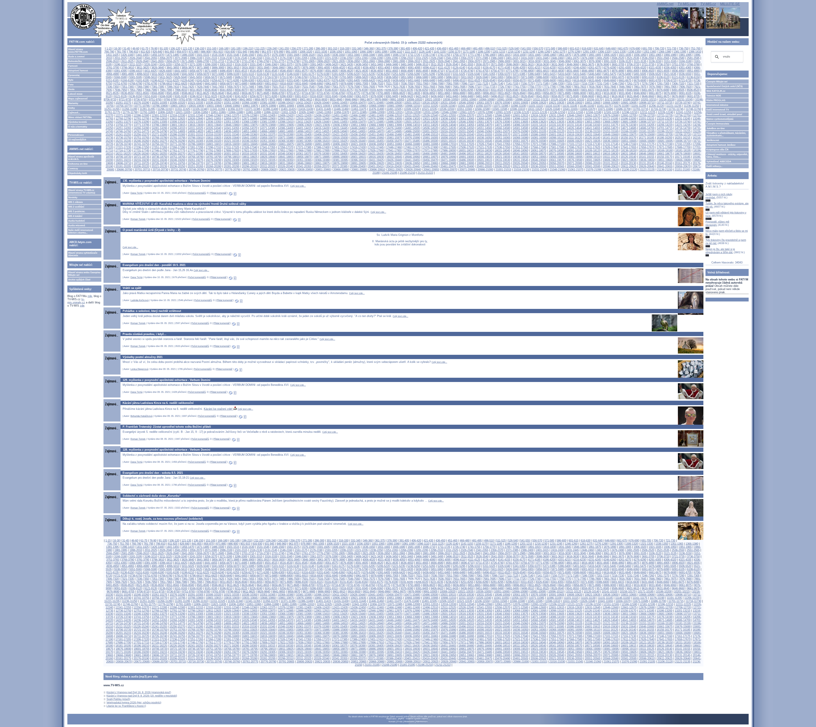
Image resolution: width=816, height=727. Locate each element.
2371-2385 (482, 58)
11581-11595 (499, 109)
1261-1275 (559, 51)
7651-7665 (429, 86)
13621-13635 (556, 121)
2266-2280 (376, 58)
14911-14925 (322, 131)
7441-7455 (217, 86)
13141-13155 (574, 118)
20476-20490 (466, 166)
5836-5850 (391, 77)
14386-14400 (285, 128)
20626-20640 (646, 166)
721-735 (671, 48)
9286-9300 (286, 96)
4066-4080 (399, 67)
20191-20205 (123, 166)
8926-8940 (519, 93)
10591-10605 (520, 102)
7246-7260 (617, 83)
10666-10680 (611, 102)
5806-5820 (361, 77)
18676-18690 (683, 153)
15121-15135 (574, 131)
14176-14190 (628, 125)
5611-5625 (165, 77)
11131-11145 (569, 105)
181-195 (236, 48)
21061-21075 (576, 169)
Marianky (73, 103)
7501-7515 (278, 86)
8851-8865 (444, 93)
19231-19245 (159, 160)
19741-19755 (177, 163)
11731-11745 (676, 109)
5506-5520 (655, 74)
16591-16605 (556, 141)
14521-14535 (448, 128)
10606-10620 (538, 102)
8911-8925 (504, 93)
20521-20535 (520, 166)
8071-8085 (256, 90)
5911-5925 (467, 77)
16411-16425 (340, 141)
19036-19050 (520, 156)
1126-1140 (425, 51)
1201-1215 (498, 51)
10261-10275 (123, 102)
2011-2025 (120, 58)
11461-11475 (358, 109)
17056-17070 (520, 144)
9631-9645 (633, 96)
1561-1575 (263, 55)
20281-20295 (231, 166)
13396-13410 (286, 121)
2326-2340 (436, 58)
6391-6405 (353, 80)
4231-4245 (564, 67)
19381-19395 (340, 160)
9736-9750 (140, 99)
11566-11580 (482, 109)
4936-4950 (678, 70)
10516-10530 (430, 102)
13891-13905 (286, 125)
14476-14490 (394, 128)
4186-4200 (519, 67)
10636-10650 (574, 102)
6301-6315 (263, 80)
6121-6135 (678, 77)
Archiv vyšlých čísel (79, 279)
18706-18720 (123, 156)
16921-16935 (358, 144)
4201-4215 (534, 67)
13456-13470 (358, 121)
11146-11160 (586, 105)
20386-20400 (358, 166)
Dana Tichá (136, 193)
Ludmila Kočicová (139, 300)
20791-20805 (251, 169)
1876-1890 (579, 55)
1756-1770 (459, 55)
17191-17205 (683, 144)
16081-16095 (539, 137)
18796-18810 (232, 156)
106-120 (175, 48)
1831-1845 (534, 55)
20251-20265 (195, 166)
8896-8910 (489, 93)
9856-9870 (260, 99)
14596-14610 (538, 128)
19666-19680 (683, 160)
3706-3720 (633, 64)
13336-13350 (213, 121)
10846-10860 (232, 105)
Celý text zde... (298, 186)
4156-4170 (489, 67)
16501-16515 (448, 141)
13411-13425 (304, 121)
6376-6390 (338, 80)
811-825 (145, 51)
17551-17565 (520, 147)
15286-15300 (177, 134)
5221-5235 (368, 74)
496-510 (490, 48)
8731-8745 (323, 93)
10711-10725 (665, 102)
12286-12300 (141, 115)
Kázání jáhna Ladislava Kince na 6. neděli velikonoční (158, 403)
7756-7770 (534, 86)
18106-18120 (593, 150)
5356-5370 (504, 74)
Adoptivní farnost (78, 70)
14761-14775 (141, 131)
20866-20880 (341, 169)
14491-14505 (412, 128)
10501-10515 (412, 102)
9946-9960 (351, 99)
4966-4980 (112, 74)
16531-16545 (484, 141)
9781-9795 (185, 99)
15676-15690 (647, 134)
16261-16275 (159, 141)
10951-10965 (359, 105)
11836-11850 (200, 112)
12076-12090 (485, 112)
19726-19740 (159, 163)
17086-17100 (557, 144)
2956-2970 (474, 61)
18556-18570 (538, 153)
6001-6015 (557, 77)
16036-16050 (484, 137)
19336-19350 (286, 160)
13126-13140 (556, 118)
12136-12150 (557, 112)
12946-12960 (340, 118)
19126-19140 (628, 156)
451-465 (454, 48)
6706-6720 (670, 80)
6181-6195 (142, 80)
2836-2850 (353, 61)
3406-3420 (331, 64)
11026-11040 (448, 105)
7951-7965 (135, 90)
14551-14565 (484, 128)
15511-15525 (448, 134)
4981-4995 (127, 74)
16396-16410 (322, 141)
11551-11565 (464, 109)
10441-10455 (340, 102)
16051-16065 (502, 137)
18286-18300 (213, 153)
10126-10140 (558, 99)
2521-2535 (632, 58)
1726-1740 (428, 55)
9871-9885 (275, 99)
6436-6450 (398, 80)
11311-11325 (182, 109)
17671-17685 (665, 147)
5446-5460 (594, 74)
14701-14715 (665, 128)
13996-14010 (412, 125)
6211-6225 (172, 80)
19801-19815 (250, 163)
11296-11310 (165, 109)
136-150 (199, 48)
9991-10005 (397, 99)
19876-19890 (340, 163)
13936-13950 (340, 125)
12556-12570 (466, 115)
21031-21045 (539, 169)
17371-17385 (304, 147)
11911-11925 (288, 112)
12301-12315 (159, 115)
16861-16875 (286, 144)
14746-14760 (123, 131)
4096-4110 (429, 67)
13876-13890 (268, 125)
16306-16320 (213, 141)
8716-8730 (308, 93)
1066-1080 (366, 51)
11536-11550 (447, 109)
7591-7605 (368, 86)
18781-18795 (214, 156)
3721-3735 (648, 64)
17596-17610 (574, 147)
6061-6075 (618, 77)
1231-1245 (529, 51)
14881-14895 (286, 131)
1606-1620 (308, 55)
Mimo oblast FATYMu (80, 117)
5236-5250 (383, 74)
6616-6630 (579, 80)
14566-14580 (502, 128)
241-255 (284, 48)
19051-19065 (539, 156)
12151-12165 (575, 112)
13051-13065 (466, 118)
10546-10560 (466, 102)
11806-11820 (165, 112)
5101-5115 (248, 74)
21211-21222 (425, 172)
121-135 (187, 48)
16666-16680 (647, 141)
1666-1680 (368, 55)
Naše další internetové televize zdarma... (80, 231)
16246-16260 (141, 141)
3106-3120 (625, 61)
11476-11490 (376, 109)
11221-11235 (673, 105)
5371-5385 (519, 74)
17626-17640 (610, 147)
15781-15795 (178, 137)
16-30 (117, 48)
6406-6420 (368, 80)
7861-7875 (640, 86)
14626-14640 (574, 128)
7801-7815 (579, 86)
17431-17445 (376, 147)
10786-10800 (160, 105)
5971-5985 (527, 77)
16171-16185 (646, 137)
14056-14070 (484, 125)
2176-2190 (286, 58)
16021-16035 (466, 137)
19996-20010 (484, 163)
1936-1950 (640, 55)
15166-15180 (629, 131)
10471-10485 (376, 102)
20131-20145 (646, 163)
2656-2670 (172, 61)
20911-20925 (395, 169)
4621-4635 (361, 70)
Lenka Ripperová (139, 369)
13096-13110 (520, 118)
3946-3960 (278, 67)
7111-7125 (482, 83)
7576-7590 (353, 86)
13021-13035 (430, 118)
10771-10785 (142, 105)
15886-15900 (304, 137)
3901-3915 (233, 67)
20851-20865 (323, 169)
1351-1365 (649, 51)
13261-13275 (123, 121)
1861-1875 (564, 55)
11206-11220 (656, 105)
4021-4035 (353, 67)
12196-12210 (630, 112)
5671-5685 (226, 77)
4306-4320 (639, 67)
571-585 (550, 48)
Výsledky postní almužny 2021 (143, 357)
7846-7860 (625, 86)
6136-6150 (693, 77)
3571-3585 (497, 64)
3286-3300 (210, 64)
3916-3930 (248, 67)
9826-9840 (230, 99)
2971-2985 (489, 61)
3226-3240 (150, 64)
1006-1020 (305, 51)
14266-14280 (141, 128)
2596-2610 (112, 61)
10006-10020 (414, 99)
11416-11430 (305, 109)
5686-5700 (241, 77)
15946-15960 (376, 137)
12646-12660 (574, 115)
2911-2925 (429, 61)
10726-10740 (683, 102)
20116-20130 (628, 163)
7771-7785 (549, 86)
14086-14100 (520, 125)
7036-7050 (407, 83)
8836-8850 (429, 93)
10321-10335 (195, 102)
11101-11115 (535, 105)
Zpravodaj (73, 75)
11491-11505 (394, 109)
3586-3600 (512, 64)
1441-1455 (142, 55)
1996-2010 (135, 550)
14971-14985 (394, 131)
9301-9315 (301, 96)
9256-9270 (256, 96)
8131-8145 (316, 90)
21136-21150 (664, 169)
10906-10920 (304, 105)
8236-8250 (421, 90)
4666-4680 (407, 70)
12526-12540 (430, 115)
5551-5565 (135, 569)
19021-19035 (502, 156)
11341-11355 (217, 109)
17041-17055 (502, 144)
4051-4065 (384, 67)
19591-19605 (593, 160)
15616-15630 (574, 134)
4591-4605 (331, 70)
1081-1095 (381, 51)
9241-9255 (241, 96)
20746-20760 (196, 169)
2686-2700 (202, 61)
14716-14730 (683, 128)
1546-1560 (248, 55)
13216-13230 (664, 118)
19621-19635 (629, 160)
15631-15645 (593, 134)
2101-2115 (211, 58)
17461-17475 (412, 147)
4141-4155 (474, 67)
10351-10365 (231, 102)
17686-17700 (683, 147)
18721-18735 (141, 156)
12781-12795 (141, 118)
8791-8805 (383, 93)
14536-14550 (466, 128)
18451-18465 (412, 153)
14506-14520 (430, 128)
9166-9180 (165, 96)
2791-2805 (308, 61)
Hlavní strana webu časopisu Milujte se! (84, 273)
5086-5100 (233, 74)
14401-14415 (304, 128)
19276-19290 (213, 160)
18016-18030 (484, 150)
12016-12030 (413, 112)
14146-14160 (592, 125)
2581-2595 (693, 58)
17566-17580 (538, 147)
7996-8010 (181, 90)
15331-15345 (231, 134)
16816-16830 (232, 144)
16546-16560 (502, 141)
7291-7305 (663, 83)
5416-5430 (564, 74)
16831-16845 (250, 144)
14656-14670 (610, 128)
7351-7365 (127, 86)
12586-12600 (502, 115)
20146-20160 (664, 163)
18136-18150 (629, 150)
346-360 (369, 48)
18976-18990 (448, 156)
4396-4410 (135, 70)
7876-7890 (655, 86)
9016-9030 (610, 93)
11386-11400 (270, 109)
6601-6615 (564, 80)
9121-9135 (120, 96)
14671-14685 (628, 128)
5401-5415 (549, 74)
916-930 (230, 51)
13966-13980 (376, 125)
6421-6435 (383, 80)
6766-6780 (135, 83)
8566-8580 (157, 93)
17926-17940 (376, 150)
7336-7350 (112, 86)
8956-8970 (549, 93)
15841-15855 (250, 137)
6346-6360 (308, 80)
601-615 (574, 48)
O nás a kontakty (77, 126)
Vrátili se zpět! (132, 288)
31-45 (126, 48)
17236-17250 (141, 147)
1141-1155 (440, 51)
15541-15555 (484, 134)
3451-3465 (376, 64)
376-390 (393, 48)
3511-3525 (437, 64)
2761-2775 (278, 61)
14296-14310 (177, 128)
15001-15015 (430, 131)
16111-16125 (574, 137)
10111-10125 (540, 99)
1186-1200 (483, 51)
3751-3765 (678, 64)
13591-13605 (520, 121)
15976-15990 (412, 137)
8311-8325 (497, 90)
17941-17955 (394, 150)
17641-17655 (628, 147)
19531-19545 (520, 160)
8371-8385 (557, 90)
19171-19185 (682, 156)
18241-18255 (159, 153)
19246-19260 (177, 160)
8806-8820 (398, 93)
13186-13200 (628, 118)
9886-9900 (291, 99)
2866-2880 (383, 61)
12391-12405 (268, 115)
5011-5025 (158, 74)
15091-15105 (538, 131)
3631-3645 (557, 64)
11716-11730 (658, 109)
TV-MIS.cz (708, 4)
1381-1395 (679, 51)
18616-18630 (610, 153)
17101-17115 (574, 144)
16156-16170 (628, 137)
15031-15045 (466, 131)
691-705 (647, 48)
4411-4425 (150, 70)
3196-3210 (120, 64)
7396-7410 (172, 86)
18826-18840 (268, 156)
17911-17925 (358, 150)
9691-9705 (693, 96)
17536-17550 (502, 147)
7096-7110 (467, 83)
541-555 (526, 48)
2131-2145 (240, 58)
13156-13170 (592, 118)
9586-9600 (587, 96)
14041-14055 (466, 125)
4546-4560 (286, 70)
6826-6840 (196, 83)
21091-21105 (611, 169)
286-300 (320, 48)
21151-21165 (682, 169)
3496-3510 (422, 64)
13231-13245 (682, 118)
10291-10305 (159, 102)
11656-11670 (587, 109)
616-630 (587, 48)
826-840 (157, 51)
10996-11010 (413, 105)
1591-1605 (293, 55)
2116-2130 (226, 58)
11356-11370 (235, 109)
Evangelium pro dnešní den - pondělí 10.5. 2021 (154, 265)
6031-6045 (587, 77)
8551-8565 (142, 93)
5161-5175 (308, 74)
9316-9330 (316, 96)
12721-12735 (665, 115)
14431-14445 (340, 128)
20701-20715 (142, 169)
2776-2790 (293, 61)
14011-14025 (430, 125)
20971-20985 (467, 169)
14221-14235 (683, 125)
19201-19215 (123, 160)
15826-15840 (231, 137)
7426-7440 (202, 86)
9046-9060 (640, 93)
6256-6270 (217, 80)
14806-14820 (195, 131)
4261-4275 (594, 67)
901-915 (218, 51)
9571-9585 (572, 96)
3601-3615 (527, 64)
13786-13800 (159, 125)
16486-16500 (430, 141)
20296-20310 (250, 166)
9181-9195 (180, 96)
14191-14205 (646, 125)
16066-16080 (520, 137)
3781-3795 (112, 67)
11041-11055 (465, 105)
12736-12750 (683, 115)
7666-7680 (444, 86)
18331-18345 (267, 153)
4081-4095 (414, 67)
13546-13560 (466, 121)
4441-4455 (180, 70)
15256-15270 (141, 134)
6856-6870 (226, 83)
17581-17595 (556, 147)
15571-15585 (520, 134)
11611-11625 (535, 109)
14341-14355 (231, 128)
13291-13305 (159, 121)
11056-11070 (483, 105)
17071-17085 (539, 144)
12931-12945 (322, 118)
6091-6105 (648, 77)
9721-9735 (125, 99)
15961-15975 (394, 137)
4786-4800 (527, 70)
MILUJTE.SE (730, 4)
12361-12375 (231, 115)
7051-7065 (422, 83)
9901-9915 (306, 99)
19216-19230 (141, 160)
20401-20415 (376, 166)
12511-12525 (412, 115)
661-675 (623, 48)
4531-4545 (271, 70)
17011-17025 (466, 144)
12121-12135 (539, 112)
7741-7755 (519, 86)
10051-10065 (469, 99)
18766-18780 (196, 156)
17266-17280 (177, 147)
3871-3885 (203, 67)
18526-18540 (502, 153)
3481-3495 (407, 64)
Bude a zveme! (76, 56)
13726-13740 (683, 121)
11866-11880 (236, 112)
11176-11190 (621, 105)
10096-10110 (523, 99)
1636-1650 (338, 55)
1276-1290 (574, 51)
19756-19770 (195, 163)
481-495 (478, 48)
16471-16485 (412, 141)
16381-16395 (304, 141)
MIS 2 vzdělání (76, 206)
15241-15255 (123, 134)
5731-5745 (286, 77)
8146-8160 (331, 90)
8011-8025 (196, 90)
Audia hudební (76, 220)
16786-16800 (196, 144)
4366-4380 (135, 562)
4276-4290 (609, 67)
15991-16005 (430, 137)
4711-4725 (452, 70)
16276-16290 (177, 141)
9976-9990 (381, 99)
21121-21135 (647, 169)
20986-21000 (485, 169)
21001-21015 (503, 169)
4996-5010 (142, 74)
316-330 (345, 48)
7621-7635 (398, 86)
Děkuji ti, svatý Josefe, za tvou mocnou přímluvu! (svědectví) (163, 518)
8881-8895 (474, 93)
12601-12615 (520, 115)
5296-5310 (444, 74)
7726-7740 (504, 86)
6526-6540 (489, 80)
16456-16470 (394, 141)
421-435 (429, 48)
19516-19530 (502, 160)
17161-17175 (646, 144)
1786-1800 (489, 55)
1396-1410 (694, 51)
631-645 (599, 48)
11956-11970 (341, 112)
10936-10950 (340, 105)
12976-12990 (376, 118)
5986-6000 (542, 77)
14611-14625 (556, 128)
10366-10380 (250, 102)
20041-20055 (538, 163)
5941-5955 (497, 77)
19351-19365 (304, 160)
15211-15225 (683, 131)
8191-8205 (376, 90)
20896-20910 (377, 169)
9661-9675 (663, 96)
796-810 (133, 51)
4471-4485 (210, 70)
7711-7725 (489, 86)
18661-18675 (665, 153)
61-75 (145, 48)
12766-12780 (123, 118)
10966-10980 (377, 105)
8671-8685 (263, 93)
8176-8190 (361, 90)
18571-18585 (556, 153)
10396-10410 (286, 102)
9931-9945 (336, 99)
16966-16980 (412, 144)
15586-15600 (538, 134)
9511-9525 (512, 96)
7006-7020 (377, 83)
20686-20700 (124, 169)
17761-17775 (177, 150)
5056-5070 (203, 74)
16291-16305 (195, 141)
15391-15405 (304, 134)
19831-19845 (286, 163)
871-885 (194, 51)
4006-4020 (338, 67)
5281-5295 (428, 74)
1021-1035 (320, 51)
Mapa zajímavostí (78, 98)
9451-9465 (452, 96)
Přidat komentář (218, 193)
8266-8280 (452, 90)
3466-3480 (391, 64)
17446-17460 (394, 147)
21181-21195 (389, 172)
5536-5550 (685, 74)
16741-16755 (141, 144)
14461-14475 (376, 128)
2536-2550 (648, 58)
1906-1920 (610, 55)
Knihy (71, 108)
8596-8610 (187, 93)
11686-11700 (623, 109)
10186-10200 (631, 99)
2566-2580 (678, 58)
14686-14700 (646, 128)
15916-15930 (340, 137)
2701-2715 (217, 61)
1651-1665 (353, 55)
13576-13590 (502, 121)
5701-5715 (256, 77)
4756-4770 (497, 70)
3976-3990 (308, 67)
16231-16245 (123, 141)
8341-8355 (527, 90)
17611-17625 (592, 147)
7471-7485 (248, 86)
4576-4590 (316, 70)
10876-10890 (268, 105)
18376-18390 (322, 153)
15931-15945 (358, 137)
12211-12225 (647, 112)
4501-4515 (241, 70)
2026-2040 (135, 58)
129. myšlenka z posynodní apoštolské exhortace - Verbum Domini (166, 380)
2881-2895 (398, 61)
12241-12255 (683, 112)
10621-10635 (556, 102)
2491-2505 (602, 58)
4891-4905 (633, 70)
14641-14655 (592, 128)
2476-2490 (587, 58)
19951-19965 (430, 163)
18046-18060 (520, 150)
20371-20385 (340, 166)
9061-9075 (655, 93)
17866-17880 (304, 150)
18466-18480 (430, 153)
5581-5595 (135, 77)
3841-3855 (172, 67)
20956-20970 (449, 169)
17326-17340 (249, 147)
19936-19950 (412, 163)
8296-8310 (482, 90)
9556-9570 (557, 96)
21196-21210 (407, 172)
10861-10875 (250, 105)
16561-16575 (520, 141)
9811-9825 (215, 99)
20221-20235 (159, 166)
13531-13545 (448, 121)
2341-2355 (451, 58)
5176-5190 (323, 74)
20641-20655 (665, 166)
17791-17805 (213, 150)
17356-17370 (285, 147)
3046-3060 (564, 61)
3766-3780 (693, 64)
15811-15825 (213, 137)
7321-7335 (693, 83)
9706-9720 (110, 99)
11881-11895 (253, 112)
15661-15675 (629, 134)
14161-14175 (610, 125)
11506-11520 (411, 109)
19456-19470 (430, 160)
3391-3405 (316, 64)
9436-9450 (437, 96)
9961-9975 (366, 99)
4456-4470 (195, 70)
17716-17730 (123, 150)
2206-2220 (316, 58)
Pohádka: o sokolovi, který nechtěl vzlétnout (152, 311)
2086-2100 (196, 58)
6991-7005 (362, 83)
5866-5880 (422, 77)
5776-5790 (331, 77)
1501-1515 (202, 55)
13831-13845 (214, 125)
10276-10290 (141, 102)
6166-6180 (127, 80)
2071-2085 (180, 58)
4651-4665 (391, 70)
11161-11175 (604, 105)
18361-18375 (304, 153)
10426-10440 (322, 102)
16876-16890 (304, 144)
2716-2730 (233, 61)
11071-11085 (501, 105)
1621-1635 (323, 55)
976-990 (278, 51)
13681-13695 (629, 121)
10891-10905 (286, 105)
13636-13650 (574, 121)
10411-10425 (304, 102)
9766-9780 (170, 99)
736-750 (683, 48)
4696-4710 (437, 70)
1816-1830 (519, 55)
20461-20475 (448, 166)
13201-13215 (646, 118)
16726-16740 (123, 144)
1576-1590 (278, 55)
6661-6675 (625, 80)
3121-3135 (640, 61)
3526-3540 (452, 64)
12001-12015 (395, 112)
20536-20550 (538, 166)
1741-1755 (444, 55)
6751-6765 (120, 83)
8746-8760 (338, 93)
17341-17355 (267, 147)
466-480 (466, 48)
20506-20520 (502, 166)
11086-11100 (518, 105)
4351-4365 (685, 67)
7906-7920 (685, 86)
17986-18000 (448, 150)
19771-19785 (213, 163)
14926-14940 (340, 131)
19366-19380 (322, 160)
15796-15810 (196, 137)
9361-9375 (361, 96)
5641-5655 (195, 77)
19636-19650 (647, 160)
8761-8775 (353, 93)
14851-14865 (250, 131)
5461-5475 (609, 74)
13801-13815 (178, 125)
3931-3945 (263, 67)
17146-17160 (628, 144)
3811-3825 (142, 67)
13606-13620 (538, 121)
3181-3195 (135, 556)
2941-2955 (459, 61)
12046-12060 (449, 112)
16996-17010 (448, 144)
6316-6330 (278, 80)
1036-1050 (336, 51)
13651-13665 (593, 121)
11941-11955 (324, 112)
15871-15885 (286, 137)
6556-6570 (519, 80)
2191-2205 (301, 58)
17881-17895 (322, 150)
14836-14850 (231, 131)
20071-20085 (574, 163)
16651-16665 (629, 141)
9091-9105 (685, 93)
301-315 (332, 48)
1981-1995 (685, 55)
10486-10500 (394, 102)
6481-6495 (444, 80)
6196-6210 (157, 80)
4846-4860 (587, 70)
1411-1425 (112, 55)
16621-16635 (593, 141)
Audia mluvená (76, 225)
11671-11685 (605, 109)
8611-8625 (203, 93)
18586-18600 (574, 153)
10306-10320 (177, 102)
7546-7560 (323, 86)
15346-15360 (250, 134)
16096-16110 (556, 137)
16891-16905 (322, 144)
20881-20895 (359, 169)
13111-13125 (538, 118)
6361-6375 (323, 80)
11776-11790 (130, 112)
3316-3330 (241, 64)
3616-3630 (542, 64)
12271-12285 (123, 115)
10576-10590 (502, 102)
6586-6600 (549, 80)
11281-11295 (147, 109)
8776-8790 (368, 93)
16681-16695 (665, 141)
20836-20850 (305, 169)
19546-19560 (538, 160)
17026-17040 (484, 144)
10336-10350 (213, 102)
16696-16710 (683, 141)
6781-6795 (150, 83)
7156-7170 (527, 83)
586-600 (562, 48)
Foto (71, 84)
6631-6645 (594, 80)
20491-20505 (484, 166)
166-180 (224, 48)
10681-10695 (629, 102)
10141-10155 (576, 99)
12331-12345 (195, 115)
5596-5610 (150, 77)
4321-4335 (655, 67)
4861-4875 (602, 70)
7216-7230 (587, 83)
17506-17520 (466, 147)
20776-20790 (233, 169)
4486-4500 (226, 70)
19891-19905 (358, 163)
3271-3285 (195, 64)
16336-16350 (250, 141)
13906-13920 (304, 125)
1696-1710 (398, 55)
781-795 (121, 51)
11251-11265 (112, 109)
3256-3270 (180, 64)
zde (90, 296)
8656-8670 (248, 93)
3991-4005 (323, 67)
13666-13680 (611, 121)
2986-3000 (504, 61)
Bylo (70, 80)
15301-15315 (195, 134)
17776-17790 (195, 150)
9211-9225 (211, 96)
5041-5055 (187, 74)
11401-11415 (288, 109)
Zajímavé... (74, 112)
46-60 (135, 48)
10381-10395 (268, 102)
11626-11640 (552, 109)
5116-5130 (263, 74)
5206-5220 (353, 74)
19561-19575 (556, 160)
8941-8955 (534, 93)
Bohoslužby (75, 61)
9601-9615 (602, 96)
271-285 (308, 48)
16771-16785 (178, 144)
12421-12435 (304, 115)
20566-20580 (574, 166)
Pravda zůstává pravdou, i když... (144, 334)
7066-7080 (437, 83)
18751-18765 (178, 156)
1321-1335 (619, 51)
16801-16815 (214, 144)
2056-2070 (165, 58)
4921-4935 (663, 70)
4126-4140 (458, 67)
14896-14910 (304, 131)
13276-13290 (141, 121)
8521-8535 (112, 93)
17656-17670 (646, 147)
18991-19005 (466, 156)
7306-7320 (678, 83)
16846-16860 (268, 144)
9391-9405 (391, 96)
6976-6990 (346, 83)
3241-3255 (165, 64)
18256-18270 (177, 153)
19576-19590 (574, 160)
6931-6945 (301, 83)
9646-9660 (648, 96)
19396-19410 (358, 160)
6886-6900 (256, 83)
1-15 (109, 48)
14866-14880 (268, 131)
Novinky (72, 197)
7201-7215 (572, 83)
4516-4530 (256, 70)
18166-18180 (665, 150)
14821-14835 (213, 131)
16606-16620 (574, 141)
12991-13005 (394, 118)
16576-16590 (538, 141)
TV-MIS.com (687, 4)
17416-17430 (358, 147)
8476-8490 (663, 90)
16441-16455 (376, 141)
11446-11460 (341, 109)
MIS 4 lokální (75, 216)
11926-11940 (306, 112)
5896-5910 (452, 77)
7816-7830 (594, 86)
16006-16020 (448, 137)
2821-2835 (338, 61)
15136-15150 (593, 131)
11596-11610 (517, 109)
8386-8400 (572, 90)
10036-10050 (451, 99)
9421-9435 (422, 96)
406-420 (417, 48)
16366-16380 (286, 141)
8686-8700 (278, 93)
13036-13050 (448, 118)
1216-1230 (513, 51)
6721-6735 (685, 80)
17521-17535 (484, 147)
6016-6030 (572, 77)
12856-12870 (231, 118)
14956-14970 (376, 131)
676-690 (635, 48)
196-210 (248, 48)
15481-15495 (412, 134)
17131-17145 (610, 144)
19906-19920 (376, 163)
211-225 (260, 48)
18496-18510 (466, 153)
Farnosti (73, 66)
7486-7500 (263, 86)
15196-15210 (665, 131)
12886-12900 (268, 118)
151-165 (212, 48)
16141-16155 (610, 137)
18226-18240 (141, 153)
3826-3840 (157, 67)
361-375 (381, 48)
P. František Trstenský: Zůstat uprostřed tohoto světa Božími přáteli (167, 426)
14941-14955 (358, 131)
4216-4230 (549, 67)
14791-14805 (177, 131)
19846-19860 (304, 163)
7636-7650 (414, 86)
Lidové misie (75, 94)
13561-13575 (484, 121)
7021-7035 (392, 83)
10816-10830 (196, 105)
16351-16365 (268, 141)
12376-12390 (250, 115)
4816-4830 (557, 70)
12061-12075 (467, 112)
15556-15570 (502, 134)
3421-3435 (346, 64)
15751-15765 (141, 137)
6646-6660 (610, 80)
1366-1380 (664, 51)
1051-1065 (351, 51)
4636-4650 (376, 70)
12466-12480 (358, 115)
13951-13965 (358, 125)
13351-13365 (231, 121)
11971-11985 (359, 112)
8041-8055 (226, 90)
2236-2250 (346, 58)
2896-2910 (414, 61)
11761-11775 (112, 112)
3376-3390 (301, 64)
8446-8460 (632, 90)
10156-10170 (594, 99)
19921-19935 (394, 163)
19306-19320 (250, 160)
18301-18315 (231, 153)
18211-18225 (123, 153)
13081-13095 (502, 118)
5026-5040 (172, 74)
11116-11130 (552, 105)
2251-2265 (361, 58)
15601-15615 (556, 134)
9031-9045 (625, 93)
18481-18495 (448, 153)
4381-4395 (120, 70)
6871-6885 (241, 83)
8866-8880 (459, 93)
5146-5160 (293, 74)
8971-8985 (564, 93)
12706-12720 (647, 115)
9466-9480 (467, 96)
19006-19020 (484, 156)
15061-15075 (502, 131)
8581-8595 (172, 93)
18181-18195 (683, 150)
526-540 (514, 48)
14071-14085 (502, 125)
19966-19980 (448, 163)
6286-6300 (248, 80)
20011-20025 (502, 163)
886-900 (206, 51)
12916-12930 (304, 118)
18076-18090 (556, 150)
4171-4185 (504, 67)
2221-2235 (331, 58)
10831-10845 (214, 105)
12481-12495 (376, 115)
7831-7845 (610, 86)
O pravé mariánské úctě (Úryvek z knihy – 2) (151, 230)
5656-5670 (210, 77)
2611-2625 (127, 61)
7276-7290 (648, 83)
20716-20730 (160, 169)
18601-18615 (592, 153)
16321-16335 (231, 141)
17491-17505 (448, 147)
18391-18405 (340, 153)
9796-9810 (200, 99)
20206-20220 (141, 166)
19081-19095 (575, 156)
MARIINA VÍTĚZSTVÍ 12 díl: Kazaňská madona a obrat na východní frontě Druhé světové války (184, 203)
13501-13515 (412, 121)
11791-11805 (147, 112)
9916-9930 (321, 99)
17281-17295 (195, 147)
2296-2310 (406, 58)
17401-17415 (340, 147)
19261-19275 (195, 160)
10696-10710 (647, 102)
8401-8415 (587, 90)
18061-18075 (538, 150)
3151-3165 (670, 61)
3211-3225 (135, 64)
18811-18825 (250, 156)
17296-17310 (213, 147)
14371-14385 (267, 128)
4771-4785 (512, 70)
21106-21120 (629, 169)
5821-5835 (376, 77)
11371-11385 (253, 109)
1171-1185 (469, 51)
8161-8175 (346, 90)
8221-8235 (406, 90)
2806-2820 (323, 61)
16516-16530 (466, 141)
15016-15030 (448, 131)
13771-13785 (141, 125)
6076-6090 (633, 77)
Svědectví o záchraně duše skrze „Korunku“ (152, 495)
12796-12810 (159, 118)
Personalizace (76, 135)
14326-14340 (213, 128)
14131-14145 (574, 125)
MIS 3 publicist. (76, 211)
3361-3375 (286, 64)
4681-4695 (422, 70)
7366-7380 (142, 86)
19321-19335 (268, 160)
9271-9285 (271, 96)
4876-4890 (618, 70)
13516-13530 (430, 121)
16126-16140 (592, 137)
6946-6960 (316, 83)
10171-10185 (612, 99)
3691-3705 (618, 64)
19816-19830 (268, 163)
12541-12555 (448, 115)
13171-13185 (610, 118)
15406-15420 (322, 134)
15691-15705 (665, 134)
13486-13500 (394, 121)
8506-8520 (693, 90)
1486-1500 (187, 55)
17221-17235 (123, 147)
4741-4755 (482, 70)
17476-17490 (430, 147)
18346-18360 (285, 153)
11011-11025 (430, 105)
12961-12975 (358, 118)
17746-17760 (159, 150)
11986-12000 (377, 112)
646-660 (611, 48)
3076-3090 (594, 61)
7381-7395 (157, 86)
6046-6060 (602, 77)
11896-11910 (271, 112)
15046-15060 (484, 131)
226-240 (272, 48)
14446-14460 (358, 128)
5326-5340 (474, 74)
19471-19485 (448, 160)
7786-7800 (564, 86)
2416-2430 (527, 58)
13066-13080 (484, 118)
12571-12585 (484, 115)
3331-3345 (256, 64)
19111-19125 (610, 156)
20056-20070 (556, 163)
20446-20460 (430, 166)
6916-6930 (286, 83)
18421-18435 (376, 153)
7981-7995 (166, 90)
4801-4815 (542, 70)
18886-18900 (340, 156)
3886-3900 (218, 67)
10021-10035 (433, 99)
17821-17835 (250, 150)
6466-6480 (429, 80)
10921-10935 (322, 105)
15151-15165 (611, 131)
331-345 (357, 48)
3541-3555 (467, 64)
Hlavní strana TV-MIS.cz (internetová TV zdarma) (81, 191)
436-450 (441, 48)
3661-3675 (587, 64)
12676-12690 (611, 115)
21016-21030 (521, 169)
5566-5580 (120, 77)
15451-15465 (376, 134)
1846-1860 (549, 55)
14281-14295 (159, 128)
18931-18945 (394, 156)
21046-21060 (557, 169)
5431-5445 (579, 74)
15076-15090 (520, 131)
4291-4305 (624, 67)
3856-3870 (187, 67)
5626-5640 (180, 77)
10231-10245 (685, 99)
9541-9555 (542, 96)
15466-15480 (394, 134)
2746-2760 (263, 61)
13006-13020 (412, 118)
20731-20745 (178, 169)
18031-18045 (502, 150)
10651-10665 (593, 102)
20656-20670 (683, 166)
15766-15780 (159, 137)
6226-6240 (187, 80)
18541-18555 (520, 153)
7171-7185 (542, 83)
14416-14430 (322, 128)
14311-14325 (195, 128)
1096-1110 (396, 51)
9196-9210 (196, 96)
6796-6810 (166, 83)
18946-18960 (412, 156)
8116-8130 (301, 90)
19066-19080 (557, 156)
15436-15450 (358, 134)
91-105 (164, 48)
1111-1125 (410, 51)
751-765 (696, 48)
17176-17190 (665, 144)
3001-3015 (519, 61)
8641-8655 (233, 93)
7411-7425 (187, 86)
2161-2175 (271, 58)
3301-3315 (226, 64)
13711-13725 (665, 121)
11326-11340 (200, 109)
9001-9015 (594, 93)
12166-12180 (593, 112)
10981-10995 (395, 105)
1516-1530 (217, 55)
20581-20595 (593, 166)
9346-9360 (346, 96)
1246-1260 (544, 51)
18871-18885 (322, 156)
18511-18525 (484, 153)
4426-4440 (165, 70)
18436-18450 (394, 153)
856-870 (182, 51)
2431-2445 (542, 58)
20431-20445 (412, 166)
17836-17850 (268, 150)
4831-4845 (572, 70)
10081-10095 (505, 99)
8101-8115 (286, 90)
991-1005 (291, 51)
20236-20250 (177, 166)
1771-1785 (474, 55)
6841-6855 (211, 83)
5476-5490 (624, 74)
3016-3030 (534, 61)
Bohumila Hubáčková (141, 416)
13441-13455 (340, 121)
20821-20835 (287, 169)
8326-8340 (512, 90)
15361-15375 (268, 134)
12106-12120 (521, 112)
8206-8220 (391, 90)
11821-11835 (183, 112)
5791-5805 (346, 77)
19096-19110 (593, 156)
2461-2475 (572, 58)
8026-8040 (211, 90)
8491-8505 (678, 90)
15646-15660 (611, 134)
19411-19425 (376, 160)
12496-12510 (394, 115)
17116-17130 (592, 144)
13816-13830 (196, 125)
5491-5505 (639, 74)
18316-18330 (249, 153)
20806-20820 (269, 169)
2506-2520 (617, 58)
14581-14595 (520, 128)
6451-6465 (414, 80)
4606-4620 (346, 70)
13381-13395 (268, 121)
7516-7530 (293, 86)
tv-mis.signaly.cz (76, 301)
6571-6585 (534, 80)
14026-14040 (448, 125)
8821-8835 (414, 93)
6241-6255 (202, 80)
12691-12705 (629, 115)
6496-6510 (459, 80)
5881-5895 (437, 77)
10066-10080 (487, 99)
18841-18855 (286, 156)
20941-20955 (431, 169)
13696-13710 (647, 121)
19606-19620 (611, 160)
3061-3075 (579, 61)
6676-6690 (640, 80)
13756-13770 (123, 125)
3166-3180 (685, 61)
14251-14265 (123, 128)
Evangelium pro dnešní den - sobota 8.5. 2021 (153, 472)
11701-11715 (640, 109)
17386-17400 (322, 147)
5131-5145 (278, 74)
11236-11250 (691, 105)
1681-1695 (383, 55)
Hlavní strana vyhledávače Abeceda (82, 254)
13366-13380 (250, 121)
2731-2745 (248, 61)
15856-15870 (268, 137)
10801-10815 (178, 105)
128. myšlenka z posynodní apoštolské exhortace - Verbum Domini (166, 449)
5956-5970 (512, 77)
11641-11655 (570, 109)
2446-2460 (557, 58)
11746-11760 (693, 109)
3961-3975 (293, 67)
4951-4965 (693, 70)
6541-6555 (504, 80)
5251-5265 (398, 74)
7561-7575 (338, 86)
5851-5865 (407, 77)
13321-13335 (195, 121)
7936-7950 (120, 90)
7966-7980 (150, 90)
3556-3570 (482, 64)
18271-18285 (195, 153)
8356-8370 (542, 90)
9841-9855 (245, 99)
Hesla (71, 89)
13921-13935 (322, 125)
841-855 (169, 51)
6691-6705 (655, 80)
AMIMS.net (665, 4)
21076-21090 (594, 169)
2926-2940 (444, 61)
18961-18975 (430, 156)
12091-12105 (503, 112)
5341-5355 (489, 74)
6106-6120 (663, 77)
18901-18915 (358, 156)
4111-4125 (444, 67)
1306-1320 (604, 51)
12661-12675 (593, 115)
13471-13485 (376, 121)
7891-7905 (670, 86)
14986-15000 (412, 131)
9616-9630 (618, 96)
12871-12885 (250, 118)
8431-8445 (617, 90)
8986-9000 (579, 93)
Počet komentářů (197, 193)
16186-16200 (664, 137)
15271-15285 (159, 134)
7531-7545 (308, 86)
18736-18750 (159, 156)
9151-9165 (150, 96)
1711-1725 (414, 55)
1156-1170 (454, 51)
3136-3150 (655, 61)
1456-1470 (157, 55)
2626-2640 (142, 61)
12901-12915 (286, 118)
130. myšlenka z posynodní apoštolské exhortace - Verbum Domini (166, 180)
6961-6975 (331, 83)
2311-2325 (421, 58)
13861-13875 (250, 125)
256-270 (296, 48)
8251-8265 (437, 90)
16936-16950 (376, 144)
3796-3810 (127, 67)
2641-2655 (157, 61)
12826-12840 (195, 118)
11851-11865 (218, 112)
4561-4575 (301, 70)
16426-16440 (358, 141)
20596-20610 (611, 166)
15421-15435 (340, 134)
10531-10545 (448, 102)
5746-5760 (301, 77)
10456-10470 (358, 102)
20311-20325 (267, 166)
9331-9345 (331, 96)
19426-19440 (394, 160)
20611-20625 (628, 166)
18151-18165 (647, 150)
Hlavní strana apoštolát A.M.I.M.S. (81, 157)
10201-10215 (649, 99)
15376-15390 (286, 134)
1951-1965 (655, 55)
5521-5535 (670, 74)
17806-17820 (231, 150)
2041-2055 (150, 58)
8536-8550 (127, 93)
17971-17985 (430, 150)
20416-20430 (394, 166)
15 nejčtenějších (77, 139)
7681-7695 (459, 86)
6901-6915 (271, 83)
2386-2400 (497, 58)
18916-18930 (376, 156)
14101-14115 (538, 125)
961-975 (266, 51)
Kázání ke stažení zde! (218, 408)
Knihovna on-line (78, 164)
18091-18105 (574, 150)
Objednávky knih (77, 173)
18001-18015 (466, 150)
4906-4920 (648, 70)
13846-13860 (232, 125)
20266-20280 (213, 166)
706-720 (659, 48)
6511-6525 (474, 80)
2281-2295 (391, 58)
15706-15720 (683, 134)
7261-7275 (632, 83)
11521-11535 (429, 109)
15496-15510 (430, 134)
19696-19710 (123, 163)
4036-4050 (369, 67)
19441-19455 (412, 160)
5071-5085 (218, 74)
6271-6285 (233, 80)
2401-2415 (512, 58)
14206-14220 (665, 125)
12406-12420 (286, 115)
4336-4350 (670, 67)
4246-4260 (579, 67)
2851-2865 (368, 61)
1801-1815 (504, 55)
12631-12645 (556, 115)
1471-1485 (172, 55)
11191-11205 (638, 105)
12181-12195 (611, 112)
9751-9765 (155, 99)
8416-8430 (602, 90)
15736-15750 (123, 137)
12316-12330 (177, 115)
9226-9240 (226, 96)
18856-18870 (304, 156)
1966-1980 (670, 55)
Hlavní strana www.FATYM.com (78, 50)
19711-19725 (141, 163)
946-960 (254, 51)
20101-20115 (610, 163)
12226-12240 (665, 112)
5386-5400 (534, 74)
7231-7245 (602, 83)
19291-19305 (231, 160)
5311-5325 (459, 74)
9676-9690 (678, 96)
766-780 (109, 51)
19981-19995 (466, 163)
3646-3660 (572, 64)
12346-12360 (213, 115)
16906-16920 (340, 144)
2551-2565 (663, 58)
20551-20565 (556, 166)
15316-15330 (213, 134)
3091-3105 (610, 61)
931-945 (242, 51)
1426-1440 (127, 55)
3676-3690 (602, 64)
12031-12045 (431, 112)
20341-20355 (304, 166)
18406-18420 (358, 153)
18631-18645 (628, 153)
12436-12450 (322, 115)
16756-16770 (159, 144)
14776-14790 (159, 131)
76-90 (154, 48)
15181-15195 (647, 131)
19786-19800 (231, 163)
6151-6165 (112, 80)
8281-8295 (467, 90)
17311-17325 (231, 147)
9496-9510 (497, 96)
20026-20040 (520, 163)
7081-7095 (452, 83)
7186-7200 (557, 83)
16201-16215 (682, 137)
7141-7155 (512, 83)
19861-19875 (322, 163)
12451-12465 (340, 115)
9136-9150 (135, 96)
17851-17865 (286, 150)
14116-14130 (556, 125)
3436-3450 (361, 64)
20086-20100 (593, 163)
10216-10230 (667, 99)
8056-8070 (241, 90)
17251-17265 (159, 147)
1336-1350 (634, 51)
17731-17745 (141, 150)
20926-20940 (413, 169)
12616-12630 (538, 115)
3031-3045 (549, 61)
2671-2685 (187, 61)
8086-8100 (271, 90)
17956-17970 (412, 150)
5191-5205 (338, 74)
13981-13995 (394, 125)
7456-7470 (233, 86)
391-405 (405, 48)
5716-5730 (271, 77)
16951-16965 (394, 144)
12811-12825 (177, 118)
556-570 (538, 48)
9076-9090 (670, 93)
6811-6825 (181, 83)
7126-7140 (497, 83)
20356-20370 (322, 166)
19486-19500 (466, 160)
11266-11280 (129, 109)
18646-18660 (646, 153)
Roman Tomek (138, 219)
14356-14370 (249, 128)
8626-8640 (217, 93)
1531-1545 (233, 55)
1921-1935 (625, 55)
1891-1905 (594, 55)
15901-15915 (322, 137)
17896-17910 (340, 150)
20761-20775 (214, 169)
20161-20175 (682, 163)
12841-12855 (213, 118)
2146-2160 (255, 58)
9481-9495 (482, 96)
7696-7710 (474, 86)
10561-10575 (484, 102)
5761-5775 (316, 77)
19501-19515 (484, 160)
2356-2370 (466, 58)
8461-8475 (648, 90)
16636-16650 (611, 141)
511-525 (502, 48)
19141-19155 (646, 156)
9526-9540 (527, 96)
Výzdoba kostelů (77, 122)
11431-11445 (323, 109)
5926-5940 (482, 77)
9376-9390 (376, 96)
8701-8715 (293, 93)
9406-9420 (407, 96)
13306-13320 (177, 121)
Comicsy (73, 168)
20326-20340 (285, 166)
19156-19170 (664, 156)
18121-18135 (611, 150)
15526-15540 (466, 134)
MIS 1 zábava (75, 202)
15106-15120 (556, 131)
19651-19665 (665, 160)
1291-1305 (589, 51)
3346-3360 (271, 64)
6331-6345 (293, 80)
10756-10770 (124, 105)
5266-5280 (413, 74)
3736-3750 (663, 64)
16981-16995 (430, 144)
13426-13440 (322, 121)
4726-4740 (467, 70)
